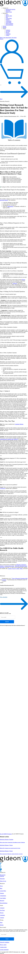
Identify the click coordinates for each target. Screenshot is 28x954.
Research (2, 900)
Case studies (8, 22)
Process (7, 32)
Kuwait (14, 568)
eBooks (4, 27)
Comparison (8, 21)
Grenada (10, 568)
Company (8, 30)
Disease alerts (9, 15)
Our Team (2, 910)
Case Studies (3, 898)
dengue (23, 279)
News (7, 14)
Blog (7, 17)
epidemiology (10, 206)
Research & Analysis (10, 9)
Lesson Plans (9, 18)
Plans (1, 922)
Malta (21, 568)
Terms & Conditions (4, 942)
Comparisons (3, 895)
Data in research (9, 23)
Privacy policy (3, 944)
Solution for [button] (5, 8)
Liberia (17, 568)
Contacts (2, 917)
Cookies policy (3, 947)
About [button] (4, 28)
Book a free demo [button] (4, 37)
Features (8, 19)
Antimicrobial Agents (9, 566)
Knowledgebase (9, 24)
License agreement (4, 949)
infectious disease (4, 200)
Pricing (4, 26)
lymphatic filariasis (19, 424)
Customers (8, 33)
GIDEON (15, 283)
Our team (8, 31)
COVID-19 (2, 488)
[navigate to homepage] (14, 5)
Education (8, 10)
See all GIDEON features (6, 834)
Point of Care (9, 12)
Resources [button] (5, 13)
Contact (7, 35)
